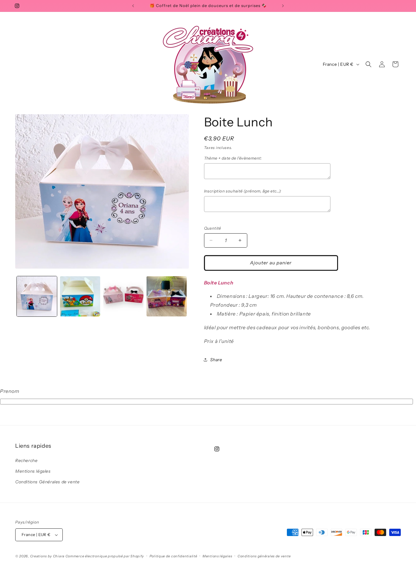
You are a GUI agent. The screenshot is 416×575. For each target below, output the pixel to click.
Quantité (212, 228)
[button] (368, 64)
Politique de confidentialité (173, 556)
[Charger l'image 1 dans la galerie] (37, 296)
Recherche (26, 460)
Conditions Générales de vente (47, 482)
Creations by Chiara (47, 556)
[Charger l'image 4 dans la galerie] (166, 296)
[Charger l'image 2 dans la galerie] (80, 296)
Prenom (9, 391)
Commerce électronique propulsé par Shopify (104, 556)
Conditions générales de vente (264, 556)
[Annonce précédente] (133, 6)
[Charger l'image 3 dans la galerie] (123, 296)
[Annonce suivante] (283, 6)
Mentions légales (33, 471)
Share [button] (216, 359)
